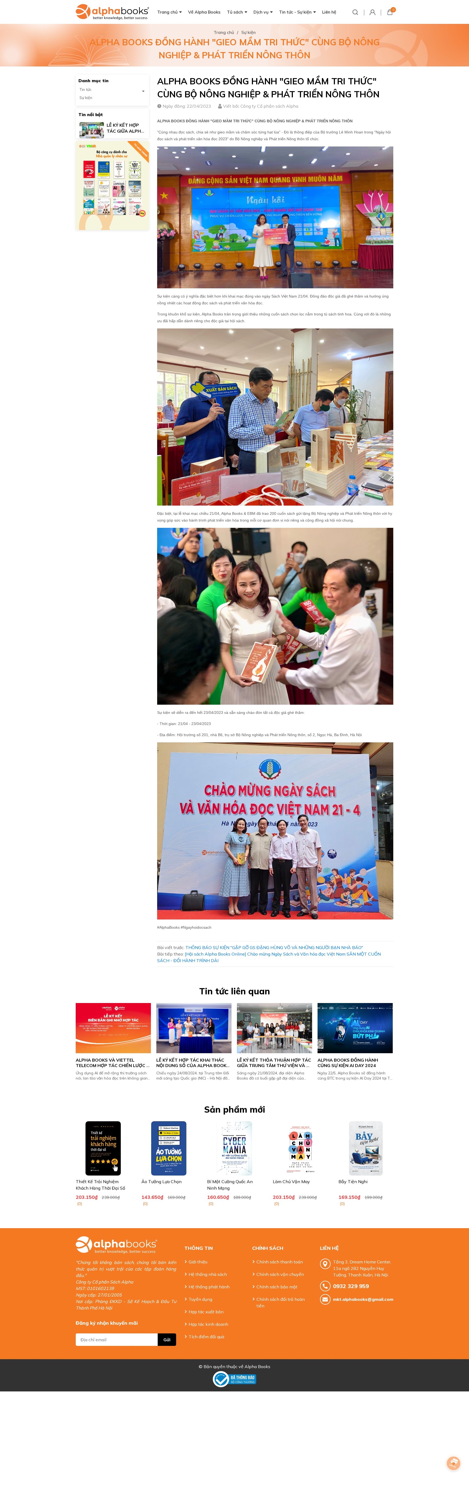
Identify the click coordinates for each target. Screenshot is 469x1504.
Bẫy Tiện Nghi (352, 1181)
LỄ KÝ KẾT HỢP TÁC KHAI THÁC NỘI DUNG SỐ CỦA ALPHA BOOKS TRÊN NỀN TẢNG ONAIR (113, 1065)
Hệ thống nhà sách (208, 1274)
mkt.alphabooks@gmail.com (363, 1299)
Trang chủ (167, 12)
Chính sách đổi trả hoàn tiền (280, 1302)
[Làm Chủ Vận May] (300, 1148)
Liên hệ (329, 12)
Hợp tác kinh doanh (208, 1324)
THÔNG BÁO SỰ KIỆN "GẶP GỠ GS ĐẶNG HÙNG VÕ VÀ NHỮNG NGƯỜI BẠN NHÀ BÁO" (274, 947)
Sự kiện (86, 97)
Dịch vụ (260, 12)
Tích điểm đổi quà (206, 1336)
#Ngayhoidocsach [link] (196, 927)
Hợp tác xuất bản (206, 1311)
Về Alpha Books (204, 12)
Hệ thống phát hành (209, 1286)
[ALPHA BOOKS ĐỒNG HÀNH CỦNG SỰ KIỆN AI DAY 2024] (275, 1028)
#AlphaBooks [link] (168, 927)
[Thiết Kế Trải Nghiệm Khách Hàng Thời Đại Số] (103, 1148)
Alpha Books (257, 1366)
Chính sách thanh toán (279, 1261)
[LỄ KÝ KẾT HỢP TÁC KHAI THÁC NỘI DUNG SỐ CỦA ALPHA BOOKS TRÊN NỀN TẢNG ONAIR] (113, 1028)
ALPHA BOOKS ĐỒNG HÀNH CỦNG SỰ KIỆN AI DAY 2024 (268, 1062)
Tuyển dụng (200, 1299)
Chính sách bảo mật (276, 1286)
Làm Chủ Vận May (291, 1181)
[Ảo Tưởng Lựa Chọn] (168, 1148)
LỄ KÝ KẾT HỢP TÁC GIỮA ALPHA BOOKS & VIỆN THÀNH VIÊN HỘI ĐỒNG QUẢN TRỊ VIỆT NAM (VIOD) (355, 1065)
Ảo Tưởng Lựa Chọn (161, 1181)
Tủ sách (235, 12)
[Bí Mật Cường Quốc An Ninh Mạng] (234, 1148)
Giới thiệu (198, 1261)
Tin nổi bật (90, 114)
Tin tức (85, 89)
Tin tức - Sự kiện (295, 12)
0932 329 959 (351, 1286)
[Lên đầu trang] (454, 1478)
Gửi (166, 1339)
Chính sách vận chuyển (280, 1274)
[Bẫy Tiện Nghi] (365, 1148)
